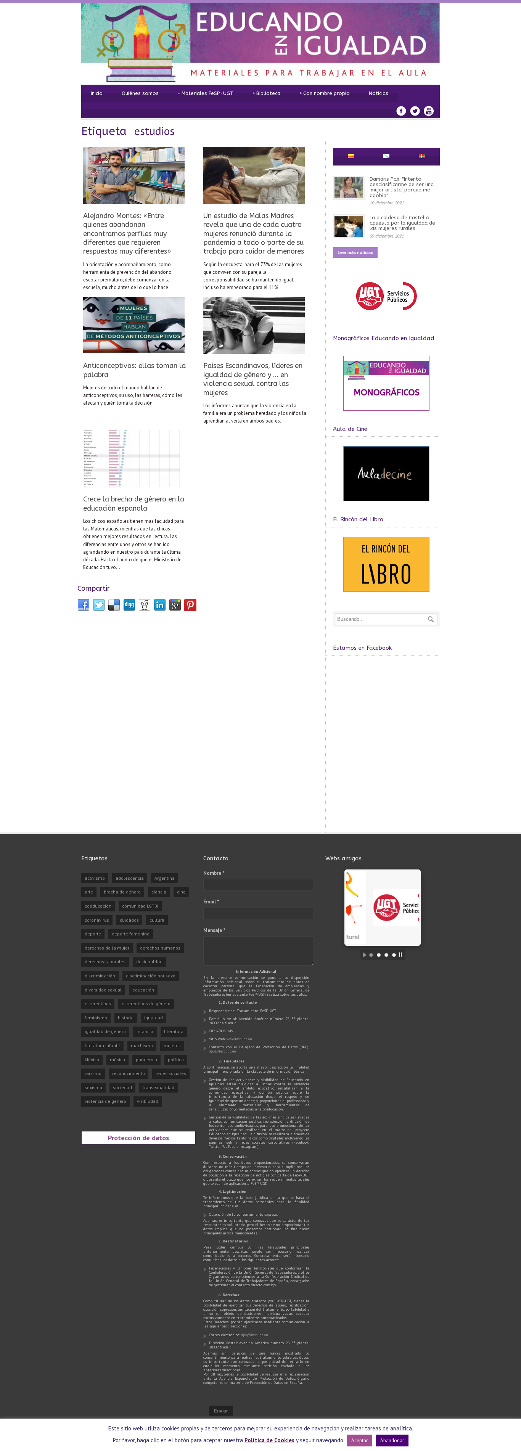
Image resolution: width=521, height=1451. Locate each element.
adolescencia (130, 878)
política (176, 1059)
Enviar (221, 1411)
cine (181, 892)
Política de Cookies (269, 1440)
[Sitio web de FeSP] (386, 313)
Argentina (164, 878)
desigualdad (149, 961)
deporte (93, 934)
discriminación (100, 976)
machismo (142, 1045)
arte (89, 892)
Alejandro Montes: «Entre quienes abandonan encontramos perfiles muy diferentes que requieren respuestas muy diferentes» (127, 234)
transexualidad (158, 1087)
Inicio (97, 93)
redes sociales (171, 1073)
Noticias (378, 93)
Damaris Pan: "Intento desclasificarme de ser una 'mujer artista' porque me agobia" (402, 187)
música (117, 1059)
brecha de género (122, 892)
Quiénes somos (140, 93)
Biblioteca (266, 93)
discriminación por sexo (150, 976)
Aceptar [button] (359, 1440)
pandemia (146, 1059)
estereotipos (98, 1003)
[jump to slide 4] (394, 955)
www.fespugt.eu (239, 1038)
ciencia (158, 892)
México (92, 1059)
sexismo (93, 1087)
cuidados (129, 920)
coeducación (98, 906)
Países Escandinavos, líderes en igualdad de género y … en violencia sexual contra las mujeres (252, 379)
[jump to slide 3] (386, 955)
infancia (145, 1031)
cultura (157, 920)
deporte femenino (131, 934)
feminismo (96, 1017)
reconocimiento (128, 1073)
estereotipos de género (146, 1003)
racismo (93, 1073)
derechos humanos (160, 948)
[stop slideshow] (402, 955)
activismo (95, 878)
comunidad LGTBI (140, 906)
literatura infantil (102, 1045)
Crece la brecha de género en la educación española (133, 503)
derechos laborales (105, 961)
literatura (173, 1031)
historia (125, 1017)
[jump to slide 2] (379, 955)
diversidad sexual (103, 990)
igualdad (153, 1017)
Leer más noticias (355, 252)
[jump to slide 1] (371, 955)
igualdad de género (105, 1031)
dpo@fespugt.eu (222, 1051)
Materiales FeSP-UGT (205, 93)
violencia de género (105, 1101)
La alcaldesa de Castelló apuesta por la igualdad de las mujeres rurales (402, 223)
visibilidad (147, 1101)
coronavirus (97, 920)
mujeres (172, 1045)
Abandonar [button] (392, 1440)
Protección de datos (138, 1137)
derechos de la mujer (107, 948)
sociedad (122, 1087)
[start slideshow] (362, 955)
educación (143, 990)
